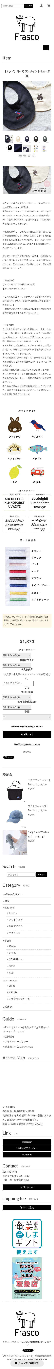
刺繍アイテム (16, 926)
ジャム (12, 952)
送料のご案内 (27, 1207)
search (28, 5)
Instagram (27, 1141)
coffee (12, 966)
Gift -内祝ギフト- (13, 894)
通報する (27, 752)
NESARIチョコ (17, 959)
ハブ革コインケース (19, 999)
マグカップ (14, 933)
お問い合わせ (27, 1187)
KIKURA (13, 992)
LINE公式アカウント (27, 1148)
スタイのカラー (27, 650)
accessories (11, 980)
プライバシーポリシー (16, 1041)
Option (8, 1007)
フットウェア (16, 919)
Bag (7, 901)
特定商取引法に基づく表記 (19, 1046)
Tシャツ (13, 913)
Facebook (27, 1154)
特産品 (12, 946)
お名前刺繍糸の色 (27, 701)
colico (12, 986)
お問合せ (9, 1036)
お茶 (11, 972)
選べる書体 (27, 692)
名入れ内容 (28, 669)
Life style (9, 907)
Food (8, 941)
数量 (27, 711)
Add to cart (27, 734)
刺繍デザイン (27, 660)
